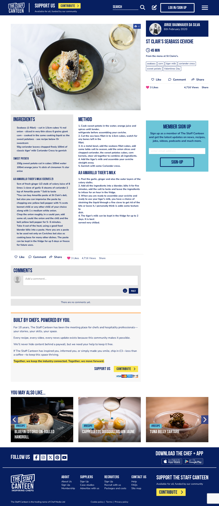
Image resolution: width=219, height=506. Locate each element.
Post (133, 291)
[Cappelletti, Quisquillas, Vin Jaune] (109, 419)
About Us (66, 481)
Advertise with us (89, 488)
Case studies (87, 485)
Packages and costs (115, 488)
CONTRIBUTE (68, 6)
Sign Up (65, 485)
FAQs (134, 485)
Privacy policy (121, 501)
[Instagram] (43, 457)
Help (134, 481)
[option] (76, 67)
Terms (109, 501)
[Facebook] (36, 457)
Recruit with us (112, 485)
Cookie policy (97, 501)
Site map (136, 488)
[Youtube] (64, 457)
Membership (68, 488)
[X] (50, 457)
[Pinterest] (57, 457)
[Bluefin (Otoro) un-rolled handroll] (42, 419)
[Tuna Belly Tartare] (177, 419)
